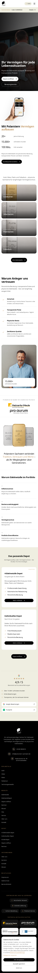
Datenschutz (5, 881)
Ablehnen (19, 968)
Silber (3, 774)
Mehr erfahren (17, 600)
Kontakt (3, 822)
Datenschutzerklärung (17, 952)
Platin (3, 777)
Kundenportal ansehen (10, 162)
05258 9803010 (21, 749)
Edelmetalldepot (6, 798)
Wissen (3, 808)
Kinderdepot (5, 839)
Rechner (4, 805)
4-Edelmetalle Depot (7, 832)
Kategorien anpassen (10, 955)
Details (31, 10)
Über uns (4, 819)
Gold (2, 770)
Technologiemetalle (7, 784)
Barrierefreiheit (6, 884)
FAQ (2, 812)
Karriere (4, 860)
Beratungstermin (11, 84)
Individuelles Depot (7, 836)
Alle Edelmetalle (17, 260)
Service (3, 815)
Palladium (4, 781)
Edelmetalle (5, 794)
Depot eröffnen (8, 79)
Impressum (5, 877)
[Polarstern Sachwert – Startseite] (3, 3)
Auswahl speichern (19, 964)
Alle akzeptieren (19, 960)
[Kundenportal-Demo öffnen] (19, 108)
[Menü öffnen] (34, 4)
